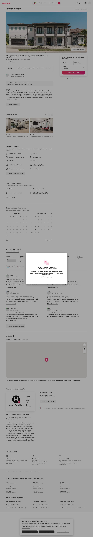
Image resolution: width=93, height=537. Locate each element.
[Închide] (28, 255)
